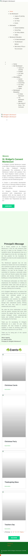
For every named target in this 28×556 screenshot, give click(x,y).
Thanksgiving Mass (12, 482)
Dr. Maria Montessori (20, 39)
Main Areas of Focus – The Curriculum (20, 47)
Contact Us (10, 543)
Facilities (17, 18)
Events (16, 23)
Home (15, 64)
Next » (22, 532)
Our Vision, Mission (19, 32)
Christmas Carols (11, 385)
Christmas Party (11, 441)
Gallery (20, 88)
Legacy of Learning (19, 16)
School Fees (18, 30)
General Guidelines (19, 27)
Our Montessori (14, 13)
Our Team (17, 20)
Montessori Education (16, 37)
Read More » (8, 389)
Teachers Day (10, 525)
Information (13, 25)
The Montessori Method (18, 43)
